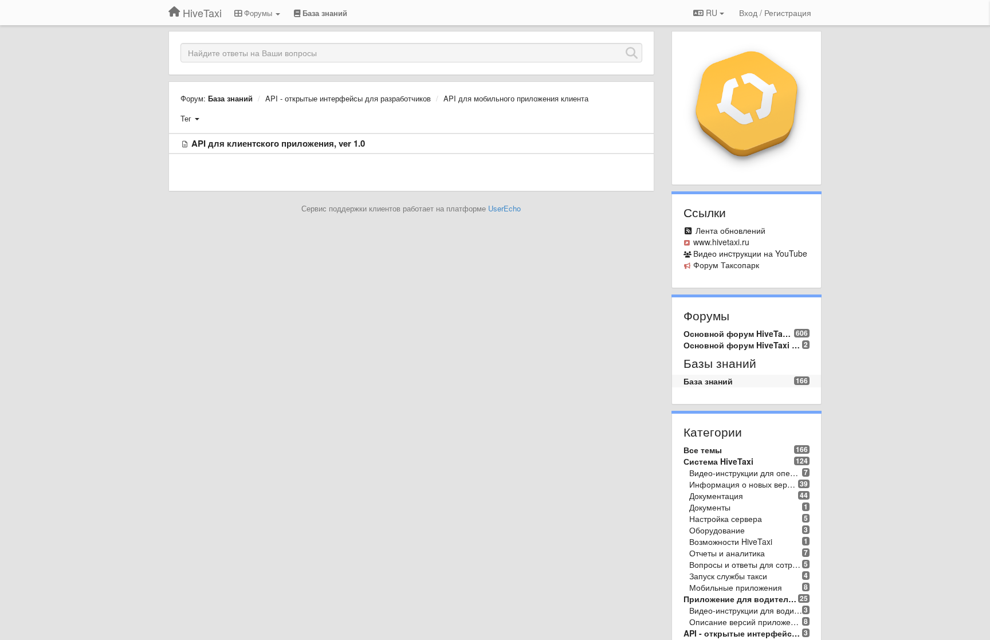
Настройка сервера (725, 518)
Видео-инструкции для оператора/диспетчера (746, 472)
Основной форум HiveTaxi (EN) (743, 345)
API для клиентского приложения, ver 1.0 (278, 143)
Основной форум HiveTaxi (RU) (739, 333)
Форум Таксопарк (726, 264)
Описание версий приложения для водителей (746, 621)
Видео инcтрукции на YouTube (750, 253)
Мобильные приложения (735, 587)
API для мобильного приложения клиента (515, 98)
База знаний (230, 98)
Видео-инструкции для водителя (746, 610)
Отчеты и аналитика (727, 553)
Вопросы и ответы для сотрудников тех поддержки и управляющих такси (746, 564)
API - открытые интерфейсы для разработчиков (348, 98)
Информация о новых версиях (744, 484)
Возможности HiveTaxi (730, 541)
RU (712, 12)
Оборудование (717, 530)
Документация (716, 495)
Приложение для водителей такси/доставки (741, 598)
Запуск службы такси (728, 576)
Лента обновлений (730, 230)
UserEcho (504, 208)
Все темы (702, 450)
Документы (709, 507)
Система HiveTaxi (718, 461)
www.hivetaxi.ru (721, 242)
